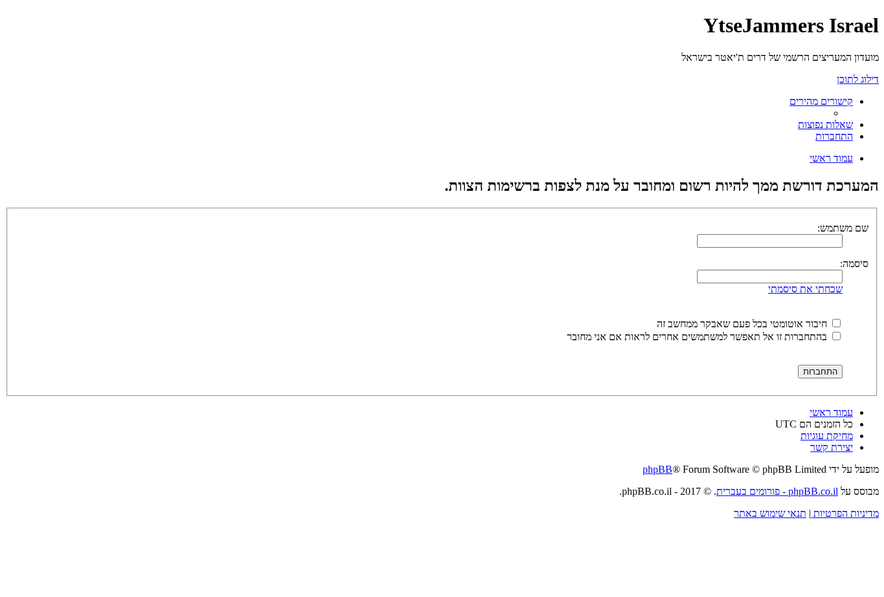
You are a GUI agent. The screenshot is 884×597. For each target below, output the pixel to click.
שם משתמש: (842, 228)
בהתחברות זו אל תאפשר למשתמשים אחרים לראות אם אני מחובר (698, 336)
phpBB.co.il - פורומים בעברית (777, 491)
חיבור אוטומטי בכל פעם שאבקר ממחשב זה (743, 323)
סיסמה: (854, 263)
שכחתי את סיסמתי (805, 288)
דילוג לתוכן (858, 79)
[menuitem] (825, 124)
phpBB (657, 469)
